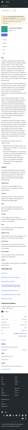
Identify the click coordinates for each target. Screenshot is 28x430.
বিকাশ (4, 50)
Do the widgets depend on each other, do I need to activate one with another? (11, 285)
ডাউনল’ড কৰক (4, 34)
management (16, 333)
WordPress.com (5, 399)
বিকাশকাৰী (3, 393)
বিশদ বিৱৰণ (4, 39)
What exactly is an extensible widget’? (10, 277)
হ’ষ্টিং (2, 381)
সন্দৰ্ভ (2, 377)
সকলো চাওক (24, 349)
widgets (24, 336)
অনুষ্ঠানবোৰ (16, 390)
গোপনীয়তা (3, 384)
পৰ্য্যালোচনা (4, 43)
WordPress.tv (5, 395)
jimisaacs (11, 30)
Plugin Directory (4, 5)
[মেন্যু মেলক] (26, 2)
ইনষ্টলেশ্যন (4, 46)
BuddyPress (4, 406)
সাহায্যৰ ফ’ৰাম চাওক (4, 359)
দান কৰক (17, 393)
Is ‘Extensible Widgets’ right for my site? (10, 294)
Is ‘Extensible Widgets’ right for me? (9, 290)
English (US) (24, 330)
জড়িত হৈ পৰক (17, 388)
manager (22, 333)
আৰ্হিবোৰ (16, 384)
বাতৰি (2, 379)
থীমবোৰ (16, 379)
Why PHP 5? (4, 273)
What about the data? (6, 298)
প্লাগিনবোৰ (16, 381)
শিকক (2, 388)
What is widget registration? (8, 281)
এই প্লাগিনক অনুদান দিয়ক (5, 369)
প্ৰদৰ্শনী (16, 377)
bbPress (4, 404)
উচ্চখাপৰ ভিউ (3, 339)
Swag (17, 395)
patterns (20, 336)
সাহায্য (4, 53)
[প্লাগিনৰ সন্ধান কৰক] (15, 10)
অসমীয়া (5, 412)
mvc (25, 333)
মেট (2, 401)
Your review (4, 349)
